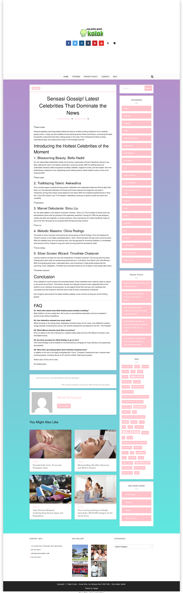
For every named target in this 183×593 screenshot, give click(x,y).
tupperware (127, 468)
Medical (145, 433)
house (125, 422)
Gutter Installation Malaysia (134, 417)
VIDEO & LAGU (129, 260)
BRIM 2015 (127, 116)
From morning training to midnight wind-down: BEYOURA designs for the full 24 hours (95, 513)
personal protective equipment (134, 442)
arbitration (137, 387)
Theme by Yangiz (91, 588)
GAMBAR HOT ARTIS (131, 138)
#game (140, 371)
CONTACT (105, 76)
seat (124, 458)
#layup (125, 377)
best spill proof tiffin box (133, 402)
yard (137, 473)
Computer (126, 412)
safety (125, 453)
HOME (66, 76)
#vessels (126, 387)
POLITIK (126, 216)
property (137, 447)
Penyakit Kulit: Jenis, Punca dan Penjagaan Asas (47, 466)
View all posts (64, 406)
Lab (125, 168)
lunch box (139, 427)
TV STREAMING (129, 245)
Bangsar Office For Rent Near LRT (135, 397)
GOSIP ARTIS (128, 146)
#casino (145, 366)
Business (127, 123)
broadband (127, 407)
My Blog (36, 88)
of (123, 437)
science (141, 452)
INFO (115, 76)
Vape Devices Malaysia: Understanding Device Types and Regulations (48, 513)
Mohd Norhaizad (64, 119)
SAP (125, 231)
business (139, 406)
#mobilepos (127, 382)
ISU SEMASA (128, 161)
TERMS (127, 510)
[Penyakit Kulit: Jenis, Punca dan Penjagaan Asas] (50, 444)
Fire (134, 412)
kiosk (142, 422)
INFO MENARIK (129, 153)
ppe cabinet (127, 447)
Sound (141, 458)
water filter (127, 473)
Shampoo (132, 458)
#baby (137, 366)
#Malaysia (137, 376)
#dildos (125, 371)
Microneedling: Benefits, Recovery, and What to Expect (93, 466)
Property (127, 223)
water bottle (140, 468)
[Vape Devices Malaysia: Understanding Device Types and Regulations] (50, 489)
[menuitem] (66, 77)
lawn (130, 427)
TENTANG (76, 76)
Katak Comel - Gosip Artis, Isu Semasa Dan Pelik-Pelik (88, 584)
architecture (128, 392)
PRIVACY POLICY (91, 76)
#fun (133, 371)
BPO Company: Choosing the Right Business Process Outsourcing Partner (135, 341)
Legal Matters (129, 175)
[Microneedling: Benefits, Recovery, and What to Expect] (95, 444)
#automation (127, 366)
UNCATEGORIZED (130, 253)
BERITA (126, 108)
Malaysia (131, 432)
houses (134, 422)
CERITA (126, 131)
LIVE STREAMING (129, 183)
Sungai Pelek (127, 463)
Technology (142, 462)
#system (137, 382)
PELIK (126, 208)
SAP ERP (127, 238)
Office (130, 437)
